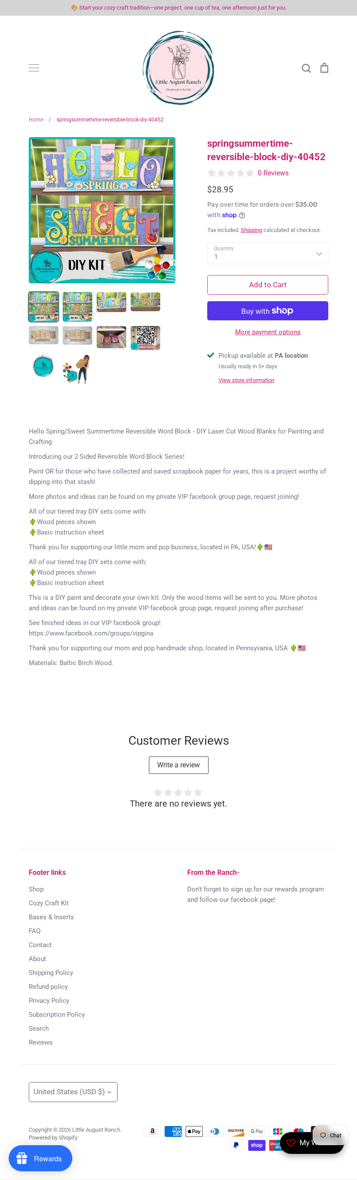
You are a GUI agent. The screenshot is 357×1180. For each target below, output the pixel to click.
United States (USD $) (69, 1091)
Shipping (251, 230)
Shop (36, 889)
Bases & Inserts (51, 917)
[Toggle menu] (34, 68)
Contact (40, 945)
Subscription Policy (57, 1015)
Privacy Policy (49, 1001)
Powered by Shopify (53, 1137)
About (37, 959)
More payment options (268, 332)
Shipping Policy (51, 973)
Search (39, 1028)
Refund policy (48, 987)
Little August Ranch (96, 1129)
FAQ (34, 931)
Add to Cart (268, 284)
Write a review (178, 765)
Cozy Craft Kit (49, 903)
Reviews (41, 1042)
